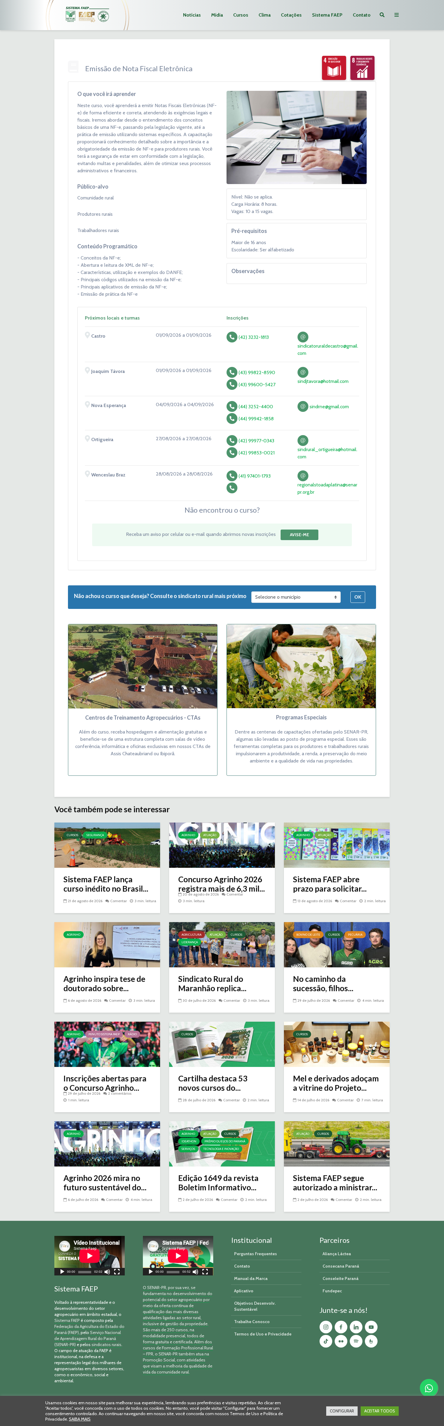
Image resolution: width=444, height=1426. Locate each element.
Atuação (209, 835)
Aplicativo (243, 1291)
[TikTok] (326, 1341)
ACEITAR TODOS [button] (379, 1410)
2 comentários (119, 1093)
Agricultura (191, 935)
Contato (362, 15)
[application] (89, 1255)
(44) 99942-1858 (256, 419)
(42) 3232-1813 (254, 337)
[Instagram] (326, 1327)
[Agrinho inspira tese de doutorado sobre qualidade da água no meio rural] (107, 944)
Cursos (240, 15)
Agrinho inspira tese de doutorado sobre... (104, 983)
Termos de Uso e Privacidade (262, 1334)
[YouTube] (371, 1327)
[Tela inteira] (117, 1272)
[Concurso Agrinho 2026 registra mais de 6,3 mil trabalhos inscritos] (222, 845)
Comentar (118, 901)
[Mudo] (107, 1272)
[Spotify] (356, 1341)
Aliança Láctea (337, 1253)
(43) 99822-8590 (257, 372)
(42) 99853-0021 (257, 453)
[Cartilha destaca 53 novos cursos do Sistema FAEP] (222, 1044)
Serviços (188, 1149)
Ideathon (189, 1141)
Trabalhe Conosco (252, 1321)
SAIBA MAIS (80, 1419)
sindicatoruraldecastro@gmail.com (328, 349)
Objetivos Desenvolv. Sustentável (254, 1306)
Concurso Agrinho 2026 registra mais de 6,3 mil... (221, 884)
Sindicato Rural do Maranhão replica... (212, 983)
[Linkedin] (356, 1327)
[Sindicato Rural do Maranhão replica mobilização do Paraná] (222, 944)
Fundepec (332, 1291)
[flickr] (341, 1341)
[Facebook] (341, 1327)
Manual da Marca (251, 1278)
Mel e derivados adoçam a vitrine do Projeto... (336, 1083)
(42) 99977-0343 (256, 441)
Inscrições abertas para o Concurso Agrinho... (104, 1083)
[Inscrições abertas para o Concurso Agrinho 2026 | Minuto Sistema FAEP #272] (107, 1044)
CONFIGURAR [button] (342, 1410)
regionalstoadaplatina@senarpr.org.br (327, 488)
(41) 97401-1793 (255, 476)
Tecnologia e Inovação (221, 1149)
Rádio (132, 1034)
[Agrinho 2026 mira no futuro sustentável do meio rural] (107, 1143)
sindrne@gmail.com (328, 406)
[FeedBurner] (371, 1341)
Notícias (192, 15)
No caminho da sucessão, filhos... (323, 983)
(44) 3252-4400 (256, 406)
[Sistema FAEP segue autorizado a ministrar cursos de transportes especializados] (337, 1143)
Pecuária (355, 935)
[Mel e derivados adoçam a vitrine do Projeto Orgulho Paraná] (337, 1044)
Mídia (217, 15)
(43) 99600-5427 (257, 384)
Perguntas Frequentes (255, 1253)
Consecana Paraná (341, 1266)
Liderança (190, 942)
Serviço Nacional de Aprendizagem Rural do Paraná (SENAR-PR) (87, 1338)
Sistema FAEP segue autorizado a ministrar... (335, 1182)
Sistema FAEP (327, 15)
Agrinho (188, 835)
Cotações (291, 15)
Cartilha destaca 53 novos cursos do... (212, 1083)
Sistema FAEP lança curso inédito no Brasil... (105, 884)
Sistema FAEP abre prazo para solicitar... (330, 884)
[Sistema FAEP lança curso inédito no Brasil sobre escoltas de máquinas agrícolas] (107, 845)
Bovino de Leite (308, 935)
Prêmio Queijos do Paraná (224, 1141)
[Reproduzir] (62, 1272)
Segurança (95, 835)
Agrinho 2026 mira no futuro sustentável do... (104, 1182)
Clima (265, 15)
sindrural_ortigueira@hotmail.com (327, 453)
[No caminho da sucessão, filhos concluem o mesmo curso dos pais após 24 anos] (337, 944)
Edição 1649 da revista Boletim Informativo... (218, 1182)
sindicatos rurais (106, 1344)
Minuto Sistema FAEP (104, 1034)
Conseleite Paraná (341, 1278)
